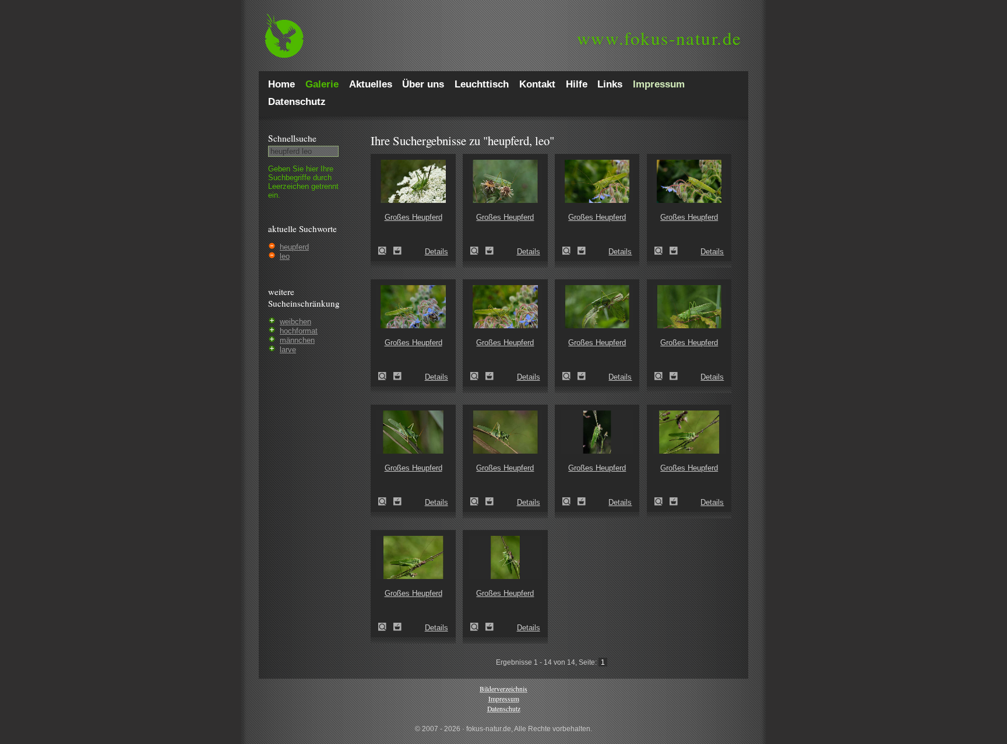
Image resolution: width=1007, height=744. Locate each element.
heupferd (294, 247)
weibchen (295, 321)
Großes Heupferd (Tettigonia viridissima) (385, 251)
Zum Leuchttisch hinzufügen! (397, 251)
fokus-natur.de (659, 38)
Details (436, 251)
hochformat (299, 331)
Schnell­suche (292, 138)
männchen (297, 340)
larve (288, 349)
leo (285, 256)
